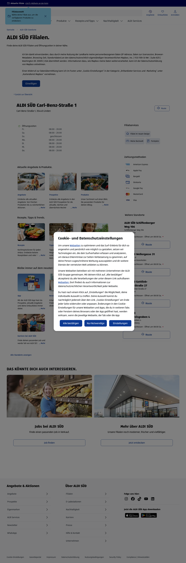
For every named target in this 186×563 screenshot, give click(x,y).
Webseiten (75, 245)
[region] (94, 281)
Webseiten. (63, 282)
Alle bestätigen (71, 323)
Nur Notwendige (95, 323)
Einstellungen (120, 323)
